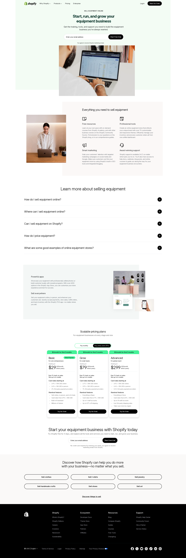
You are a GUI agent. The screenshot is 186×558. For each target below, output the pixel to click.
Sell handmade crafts (46, 486)
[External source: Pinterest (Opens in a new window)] (160, 548)
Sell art (140, 486)
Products (57, 3)
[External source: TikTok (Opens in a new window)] (150, 548)
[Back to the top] (26, 514)
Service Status (141, 529)
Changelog (112, 537)
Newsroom (56, 533)
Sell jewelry (140, 477)
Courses (111, 529)
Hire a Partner (141, 525)
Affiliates (83, 533)
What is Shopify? (58, 517)
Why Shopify (44, 3)
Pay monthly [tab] (84, 345)
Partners (83, 529)
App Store (83, 525)
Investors (55, 529)
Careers (55, 525)
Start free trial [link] (115, 37)
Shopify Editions (58, 521)
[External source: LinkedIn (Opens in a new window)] (155, 548)
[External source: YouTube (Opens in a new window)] (141, 548)
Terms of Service (48, 549)
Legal (59, 549)
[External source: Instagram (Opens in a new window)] (146, 548)
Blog (109, 517)
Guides (110, 525)
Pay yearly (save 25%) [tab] (102, 345)
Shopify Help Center (143, 517)
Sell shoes (93, 486)
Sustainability (57, 537)
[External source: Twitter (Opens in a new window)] (137, 548)
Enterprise (77, 3)
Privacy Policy (70, 549)
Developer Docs (86, 517)
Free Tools (112, 533)
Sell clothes (46, 477)
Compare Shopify (114, 521)
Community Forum (142, 521)
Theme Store (84, 521)
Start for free (155, 3)
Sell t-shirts (93, 477)
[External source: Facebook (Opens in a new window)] (132, 548)
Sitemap (82, 549)
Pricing (67, 3)
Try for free (61, 411)
